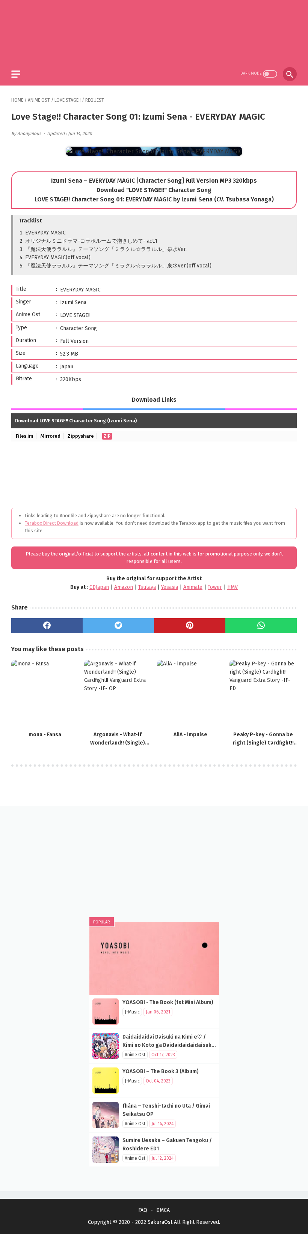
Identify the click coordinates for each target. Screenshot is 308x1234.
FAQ (142, 1210)
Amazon (123, 587)
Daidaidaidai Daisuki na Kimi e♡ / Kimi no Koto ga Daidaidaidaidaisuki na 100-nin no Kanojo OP (167, 1045)
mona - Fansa (45, 734)
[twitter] (118, 625)
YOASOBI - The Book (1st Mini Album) (167, 1002)
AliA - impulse (190, 734)
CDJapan (99, 587)
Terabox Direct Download (52, 523)
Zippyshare (81, 436)
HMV (232, 587)
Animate (192, 587)
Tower (215, 587)
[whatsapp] (261, 625)
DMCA (163, 1210)
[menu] (15, 74)
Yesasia (169, 587)
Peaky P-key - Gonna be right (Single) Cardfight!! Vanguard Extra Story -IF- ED (263, 739)
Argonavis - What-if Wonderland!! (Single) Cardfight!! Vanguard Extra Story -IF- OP (117, 739)
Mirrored (50, 436)
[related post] (45, 693)
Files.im (24, 436)
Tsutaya (147, 587)
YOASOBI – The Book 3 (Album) (160, 1071)
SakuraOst (160, 1222)
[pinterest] (189, 625)
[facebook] (47, 625)
